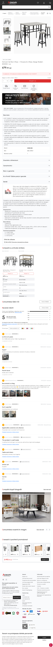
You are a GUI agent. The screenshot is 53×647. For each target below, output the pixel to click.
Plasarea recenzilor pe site (43, 590)
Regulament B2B (26, 584)
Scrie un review (45, 307)
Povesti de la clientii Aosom (28, 586)
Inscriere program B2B (27, 582)
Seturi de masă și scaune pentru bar (34, 13)
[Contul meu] (44, 3)
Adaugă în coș (32, 80)
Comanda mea (25, 597)
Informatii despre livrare (43, 578)
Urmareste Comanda (27, 605)
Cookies (39, 586)
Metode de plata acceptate (43, 576)
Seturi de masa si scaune (24, 13)
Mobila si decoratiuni (11, 13)
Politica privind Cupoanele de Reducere (44, 595)
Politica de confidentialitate (10, 605)
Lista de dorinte (26, 599)
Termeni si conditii (41, 584)
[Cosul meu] (50, 3)
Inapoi (4, 13)
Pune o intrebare (45, 301)
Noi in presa (25, 588)
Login (23, 595)
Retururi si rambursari (42, 580)
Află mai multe (18, 312)
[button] (26, 115)
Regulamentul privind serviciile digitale (42, 592)
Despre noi (24, 576)
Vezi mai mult (47, 489)
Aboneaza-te (17, 597)
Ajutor (23, 600)
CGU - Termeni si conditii (43, 588)
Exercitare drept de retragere (26, 603)
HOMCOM (30, 148)
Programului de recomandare (29, 580)
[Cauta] (49, 7)
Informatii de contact (27, 578)
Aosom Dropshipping (27, 590)
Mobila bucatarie (18, 13)
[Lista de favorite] (38, 3)
